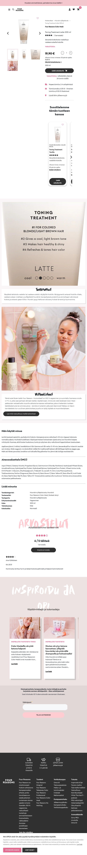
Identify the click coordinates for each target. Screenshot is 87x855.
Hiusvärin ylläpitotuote (61, 20)
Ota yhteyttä (76, 805)
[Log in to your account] (69, 9)
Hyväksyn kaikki (12, 850)
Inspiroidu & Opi (77, 783)
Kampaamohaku (60, 805)
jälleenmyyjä (58, 765)
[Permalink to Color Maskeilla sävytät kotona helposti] (25, 628)
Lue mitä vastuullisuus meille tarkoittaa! (21, 414)
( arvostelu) (59, 35)
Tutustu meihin (76, 785)
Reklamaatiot (59, 795)
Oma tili (57, 783)
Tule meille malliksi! (78, 788)
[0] (78, 9)
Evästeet (57, 793)
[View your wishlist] (73, 9)
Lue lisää (79, 844)
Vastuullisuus (75, 790)
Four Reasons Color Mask (54, 27)
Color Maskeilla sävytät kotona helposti (22, 647)
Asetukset (29, 850)
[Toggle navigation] (9, 9)
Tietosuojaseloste (60, 785)
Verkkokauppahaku (61, 807)
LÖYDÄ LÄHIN (58, 763)
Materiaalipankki (77, 803)
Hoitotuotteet (49, 20)
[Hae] (13, 9)
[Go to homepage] (19, 10)
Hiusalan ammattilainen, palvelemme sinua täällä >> (43, 3)
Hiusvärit (50, 493)
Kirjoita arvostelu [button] (43, 550)
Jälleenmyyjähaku (60, 802)
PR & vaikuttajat (77, 800)
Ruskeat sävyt (54, 495)
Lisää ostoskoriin (58, 71)
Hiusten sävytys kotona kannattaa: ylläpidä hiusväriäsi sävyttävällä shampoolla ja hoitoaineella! (59, 650)
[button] (53, 62)
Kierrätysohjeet (76, 793)
